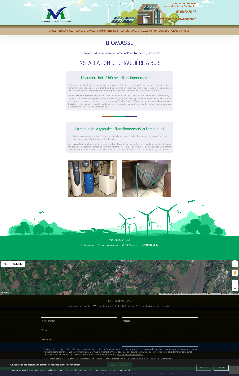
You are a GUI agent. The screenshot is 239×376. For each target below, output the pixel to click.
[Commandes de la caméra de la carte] (235, 263)
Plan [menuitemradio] (6, 264)
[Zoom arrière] (235, 288)
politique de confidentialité (130, 355)
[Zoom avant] (235, 283)
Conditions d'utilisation (230, 293)
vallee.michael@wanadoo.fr (178, 18)
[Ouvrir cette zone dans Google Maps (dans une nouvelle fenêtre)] (5, 293)
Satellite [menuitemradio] (17, 264)
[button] (119, 275)
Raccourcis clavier (166, 293)
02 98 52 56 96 (186, 11)
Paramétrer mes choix (122, 370)
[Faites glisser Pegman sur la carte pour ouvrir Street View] (235, 273)
